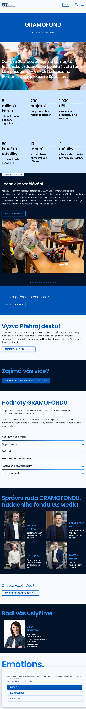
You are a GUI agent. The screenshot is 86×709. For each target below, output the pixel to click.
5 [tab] (39, 282)
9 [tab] (48, 282)
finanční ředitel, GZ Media (75, 566)
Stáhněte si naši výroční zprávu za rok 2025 (25, 380)
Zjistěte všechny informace (18, 349)
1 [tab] (30, 282)
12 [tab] (55, 282)
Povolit (13, 687)
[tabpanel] (43, 246)
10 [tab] (50, 282)
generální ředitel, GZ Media (34, 536)
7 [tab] (44, 282)
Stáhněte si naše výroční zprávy (19, 593)
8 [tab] (46, 282)
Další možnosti (17, 693)
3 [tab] (35, 282)
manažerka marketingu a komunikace (32, 644)
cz (65, 5)
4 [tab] (37, 282)
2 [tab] (32, 282)
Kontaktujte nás (13, 304)
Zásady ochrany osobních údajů (19, 681)
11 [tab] (53, 282)
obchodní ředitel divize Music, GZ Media (34, 565)
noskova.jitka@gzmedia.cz (38, 639)
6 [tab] (41, 282)
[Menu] (82, 5)
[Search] (76, 5)
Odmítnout (15, 699)
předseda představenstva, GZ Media (76, 535)
